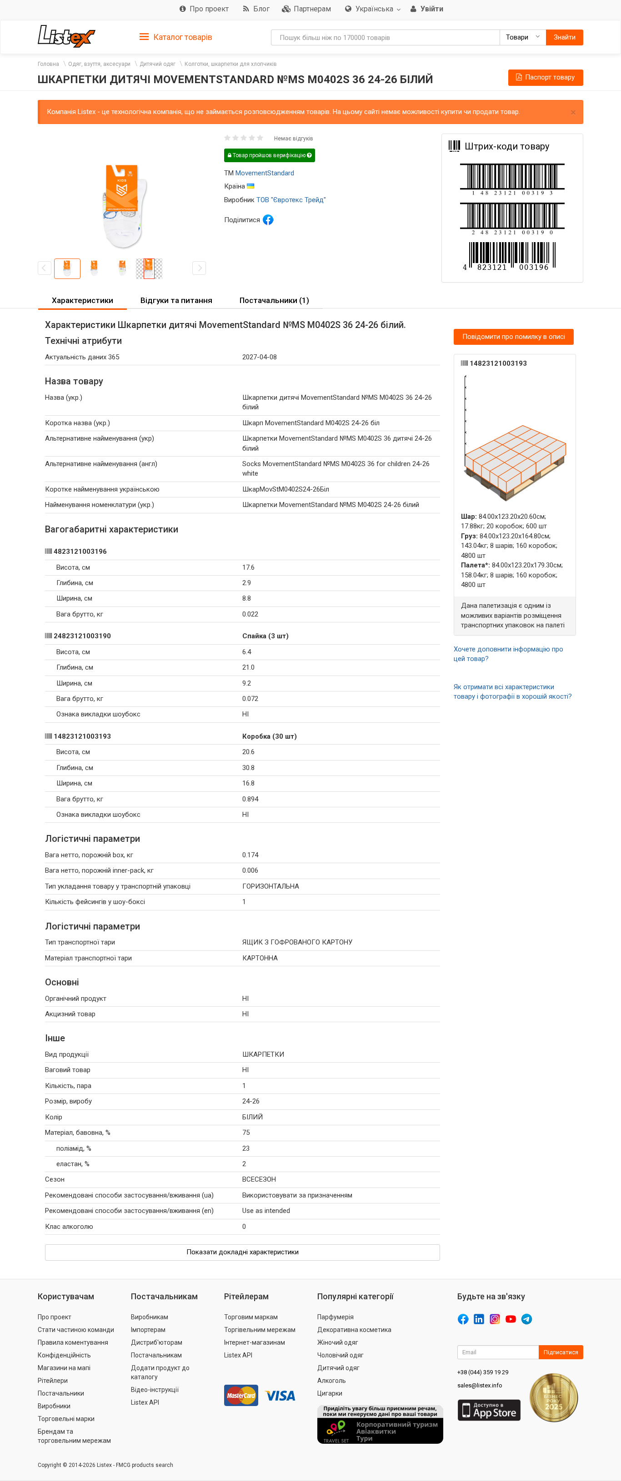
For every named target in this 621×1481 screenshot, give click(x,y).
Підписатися (561, 1352)
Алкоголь (331, 1380)
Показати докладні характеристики (242, 1252)
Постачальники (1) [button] (274, 300)
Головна (48, 64)
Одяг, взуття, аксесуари (99, 64)
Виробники (54, 1406)
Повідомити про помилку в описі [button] (513, 337)
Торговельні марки (66, 1418)
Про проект (54, 1317)
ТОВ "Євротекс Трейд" (291, 200)
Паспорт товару (549, 77)
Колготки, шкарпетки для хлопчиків (231, 64)
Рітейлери (53, 1380)
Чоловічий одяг (340, 1355)
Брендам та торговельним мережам (74, 1436)
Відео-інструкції (155, 1389)
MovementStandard (264, 173)
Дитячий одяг (157, 64)
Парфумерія (335, 1317)
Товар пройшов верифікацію (269, 155)
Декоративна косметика (354, 1329)
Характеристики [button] (82, 300)
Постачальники (61, 1393)
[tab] (175, 36)
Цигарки (329, 1393)
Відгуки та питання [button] (176, 300)
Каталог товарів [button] (181, 37)
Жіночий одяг (337, 1342)
